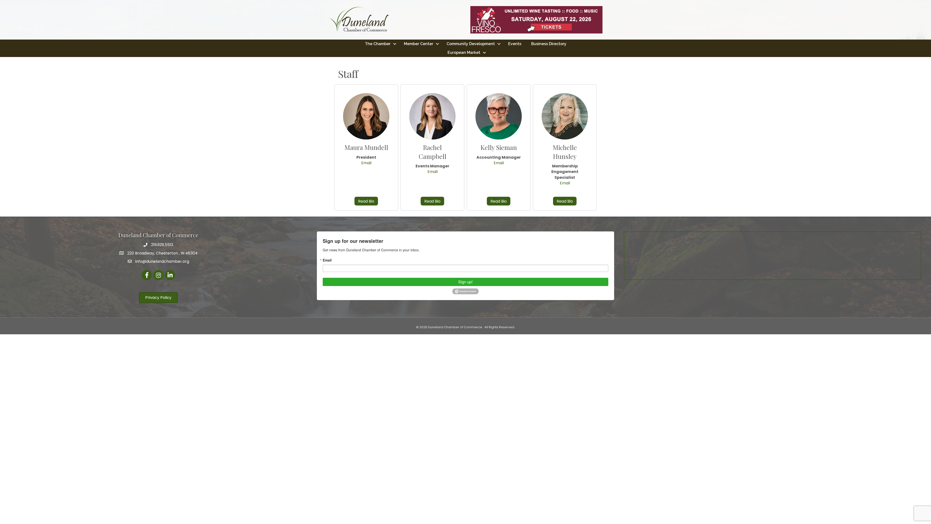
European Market (464, 52)
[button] (366, 201)
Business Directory (548, 43)
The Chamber (378, 43)
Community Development (471, 43)
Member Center (418, 43)
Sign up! (465, 282)
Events (514, 43)
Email (366, 163)
